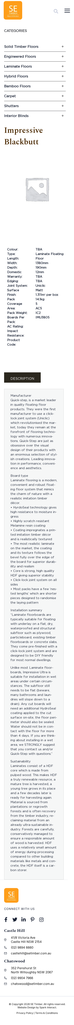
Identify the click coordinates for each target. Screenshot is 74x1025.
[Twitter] (14, 919)
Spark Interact (47, 1007)
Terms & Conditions (46, 1012)
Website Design (26, 1007)
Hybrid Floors (16, 76)
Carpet (10, 96)
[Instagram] (41, 919)
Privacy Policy (24, 1012)
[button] (56, 11)
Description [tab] (22, 378)
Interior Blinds (16, 116)
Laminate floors (18, 66)
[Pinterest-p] (32, 919)
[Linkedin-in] (23, 919)
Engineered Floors (20, 56)
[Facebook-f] (5, 919)
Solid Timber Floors (21, 46)
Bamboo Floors (17, 86)
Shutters (11, 106)
